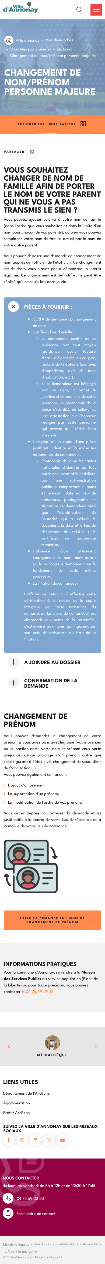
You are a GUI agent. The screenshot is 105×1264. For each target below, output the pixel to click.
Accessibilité (92, 1243)
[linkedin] (35, 1140)
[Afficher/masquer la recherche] (82, 9)
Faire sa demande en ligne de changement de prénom (52, 920)
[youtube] (62, 1140)
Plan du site (42, 1243)
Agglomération (16, 1102)
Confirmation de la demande (51, 682)
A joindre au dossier (52, 662)
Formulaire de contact (36, 1213)
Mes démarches (59, 39)
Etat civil (64, 49)
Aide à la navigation (23, 1251)
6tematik (56, 1256)
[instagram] (22, 1140)
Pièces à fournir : (48, 306)
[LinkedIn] (32, 151)
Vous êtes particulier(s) (30, 49)
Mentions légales (16, 1244)
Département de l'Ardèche (26, 1093)
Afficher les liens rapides (47, 124)
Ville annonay (28, 40)
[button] (96, 10)
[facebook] (8, 1140)
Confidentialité (67, 1243)
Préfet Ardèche (16, 1112)
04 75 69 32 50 (30, 1198)
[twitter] (49, 1140)
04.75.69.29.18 (40, 991)
